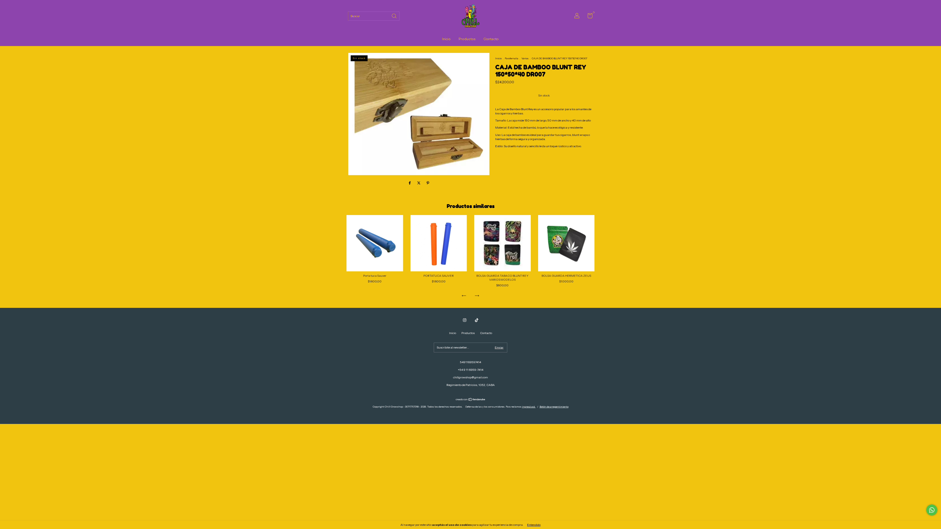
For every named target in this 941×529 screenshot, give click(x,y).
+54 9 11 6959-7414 (470, 370)
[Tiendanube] (470, 400)
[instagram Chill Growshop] (465, 320)
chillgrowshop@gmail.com (470, 377)
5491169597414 (470, 362)
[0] (588, 16)
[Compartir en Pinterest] (428, 183)
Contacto (491, 39)
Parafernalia (511, 58)
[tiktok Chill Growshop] (477, 320)
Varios (525, 58)
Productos (467, 39)
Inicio (446, 39)
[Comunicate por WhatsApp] (931, 510)
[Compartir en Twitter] (419, 183)
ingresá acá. (529, 406)
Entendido (534, 525)
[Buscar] (394, 16)
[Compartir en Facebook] (410, 183)
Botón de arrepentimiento (554, 406)
